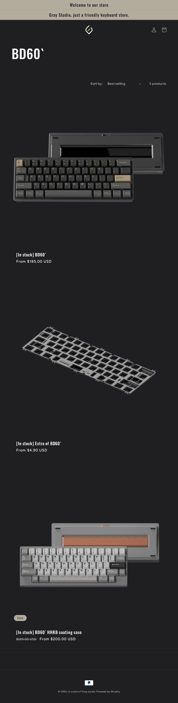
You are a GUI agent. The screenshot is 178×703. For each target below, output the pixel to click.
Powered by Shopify (108, 691)
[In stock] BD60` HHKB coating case (49, 632)
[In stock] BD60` (31, 254)
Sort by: (96, 84)
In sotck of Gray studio (81, 691)
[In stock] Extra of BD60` (38, 443)
